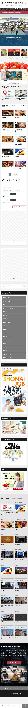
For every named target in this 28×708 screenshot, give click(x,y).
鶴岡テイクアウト (6, 196)
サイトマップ (16, 5)
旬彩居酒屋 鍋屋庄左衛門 (20, 130)
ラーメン (5, 311)
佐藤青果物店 (3, 621)
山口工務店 (17, 637)
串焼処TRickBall (6, 130)
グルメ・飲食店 (7, 301)
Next (17, 174)
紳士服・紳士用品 (7, 336)
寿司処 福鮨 (5, 156)
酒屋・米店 (6, 318)
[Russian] (21, 8)
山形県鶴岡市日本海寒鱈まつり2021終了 (20, 99)
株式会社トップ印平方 (19, 559)
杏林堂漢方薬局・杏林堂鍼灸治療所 (7, 606)
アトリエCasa (17, 605)
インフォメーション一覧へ (19, 206)
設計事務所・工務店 (8, 357)
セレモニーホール (7, 354)
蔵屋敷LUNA (5, 117)
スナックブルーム (19, 168)
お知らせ (13, 193)
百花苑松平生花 (18, 574)
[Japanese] (15, 8)
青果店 (5, 347)
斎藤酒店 (3, 559)
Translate (25, 10)
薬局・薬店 (6, 340)
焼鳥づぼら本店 (11, 57)
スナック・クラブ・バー (8, 308)
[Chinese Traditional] (25, 8)
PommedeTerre (6, 144)
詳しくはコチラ (14, 43)
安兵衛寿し (23, 57)
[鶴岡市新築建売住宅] (14, 433)
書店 (5, 332)
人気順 (6, 105)
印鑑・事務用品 (7, 322)
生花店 (5, 329)
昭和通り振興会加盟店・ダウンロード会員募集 (12, 190)
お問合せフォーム (14, 662)
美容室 (5, 343)
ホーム (2, 5)
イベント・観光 (7, 297)
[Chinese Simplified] (23, 8)
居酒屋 (5, 325)
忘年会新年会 (5, 202)
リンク (22, 5)
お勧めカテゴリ (12, 105)
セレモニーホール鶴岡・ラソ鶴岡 (7, 638)
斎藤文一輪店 (17, 544)
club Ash (4, 168)
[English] (19, 8)
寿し (5, 304)
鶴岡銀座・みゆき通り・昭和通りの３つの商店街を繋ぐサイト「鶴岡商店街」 (14, 87)
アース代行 (17, 621)
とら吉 (2, 544)
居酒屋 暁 (17, 156)
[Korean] (17, 8)
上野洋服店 (17, 590)
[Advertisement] (14, 225)
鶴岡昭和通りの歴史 (9, 5)
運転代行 (5, 350)
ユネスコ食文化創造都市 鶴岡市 (7, 99)
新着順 (3, 105)
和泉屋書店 (3, 590)
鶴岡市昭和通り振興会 (17, 693)
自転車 (5, 315)
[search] (24, 286)
